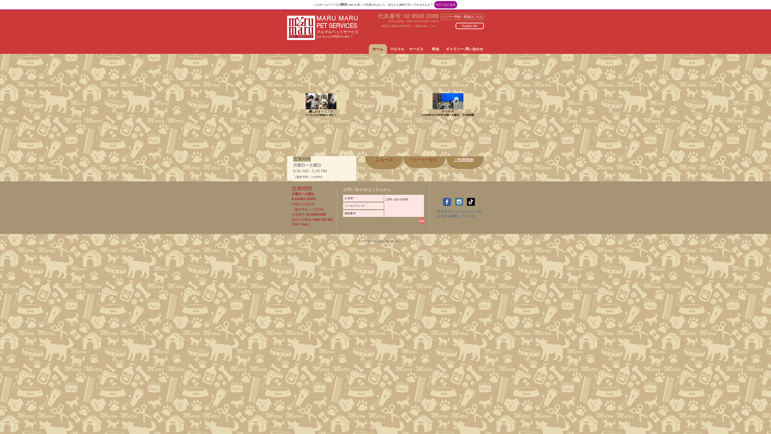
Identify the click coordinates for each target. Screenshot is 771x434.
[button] (397, 49)
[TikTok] (471, 202)
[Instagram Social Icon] (459, 202)
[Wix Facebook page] (447, 202)
